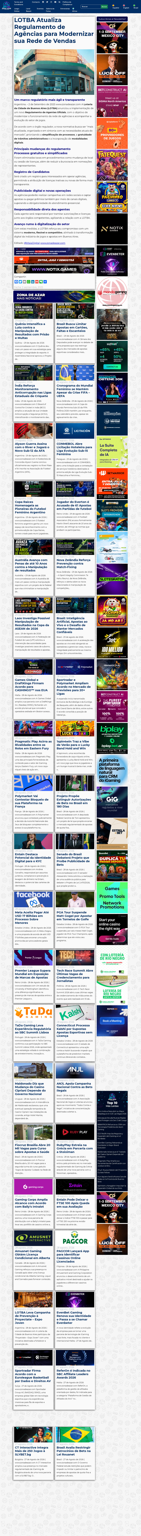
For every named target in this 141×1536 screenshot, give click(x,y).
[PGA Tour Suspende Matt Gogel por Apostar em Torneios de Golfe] (75, 899)
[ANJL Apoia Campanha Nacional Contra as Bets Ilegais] (75, 1070)
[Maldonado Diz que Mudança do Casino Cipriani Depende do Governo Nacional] (33, 1070)
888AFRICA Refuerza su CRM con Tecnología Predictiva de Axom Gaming (112, 1127)
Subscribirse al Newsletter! (112, 19)
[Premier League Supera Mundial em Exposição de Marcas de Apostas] (33, 957)
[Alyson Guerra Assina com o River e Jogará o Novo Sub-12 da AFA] (33, 431)
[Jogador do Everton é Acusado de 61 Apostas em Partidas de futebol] (75, 489)
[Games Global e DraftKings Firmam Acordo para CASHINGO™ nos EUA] (33, 667)
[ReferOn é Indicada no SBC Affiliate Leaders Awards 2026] (75, 1358)
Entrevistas (65, 9)
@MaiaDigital (32, 243)
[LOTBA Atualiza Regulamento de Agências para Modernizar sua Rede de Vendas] (54, 72)
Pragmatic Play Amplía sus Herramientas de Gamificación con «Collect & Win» (112, 1163)
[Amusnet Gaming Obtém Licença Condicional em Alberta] (33, 1238)
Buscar (104, 7)
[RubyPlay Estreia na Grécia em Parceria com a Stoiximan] (75, 1132)
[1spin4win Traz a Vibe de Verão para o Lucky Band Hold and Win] (75, 728)
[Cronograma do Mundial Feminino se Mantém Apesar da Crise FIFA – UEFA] (75, 372)
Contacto (36, 2)
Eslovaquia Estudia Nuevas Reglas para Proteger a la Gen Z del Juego (112, 1119)
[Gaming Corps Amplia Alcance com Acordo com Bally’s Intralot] (33, 1186)
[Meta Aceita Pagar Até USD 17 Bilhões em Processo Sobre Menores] (33, 899)
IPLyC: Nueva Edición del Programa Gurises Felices (112, 1171)
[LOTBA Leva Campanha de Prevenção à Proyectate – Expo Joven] (33, 1299)
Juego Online (16, 10)
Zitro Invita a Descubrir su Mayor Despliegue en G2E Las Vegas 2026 (112, 1112)
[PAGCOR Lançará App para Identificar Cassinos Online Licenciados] (75, 1238)
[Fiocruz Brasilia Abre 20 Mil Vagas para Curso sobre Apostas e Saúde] (33, 1132)
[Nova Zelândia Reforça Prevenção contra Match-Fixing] (75, 547)
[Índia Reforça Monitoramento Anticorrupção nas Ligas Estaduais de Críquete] (33, 372)
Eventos (40, 9)
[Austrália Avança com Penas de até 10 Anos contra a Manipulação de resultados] (33, 547)
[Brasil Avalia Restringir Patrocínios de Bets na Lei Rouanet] (75, 1434)
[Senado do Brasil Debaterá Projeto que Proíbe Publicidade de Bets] (75, 841)
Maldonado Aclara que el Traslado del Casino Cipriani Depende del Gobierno (112, 1154)
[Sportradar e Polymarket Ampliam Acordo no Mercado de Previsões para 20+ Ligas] (75, 667)
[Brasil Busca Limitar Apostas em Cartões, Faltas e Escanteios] (75, 311)
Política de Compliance (67, 3)
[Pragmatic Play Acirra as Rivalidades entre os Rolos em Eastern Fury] (33, 728)
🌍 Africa (74, 10)
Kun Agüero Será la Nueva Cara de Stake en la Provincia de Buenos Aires (112, 1179)
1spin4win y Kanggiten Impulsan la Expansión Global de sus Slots (112, 1187)
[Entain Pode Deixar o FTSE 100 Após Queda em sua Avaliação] (75, 1186)
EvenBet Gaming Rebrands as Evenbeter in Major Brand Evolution (110, 1145)
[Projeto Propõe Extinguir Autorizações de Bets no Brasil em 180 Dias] (75, 783)
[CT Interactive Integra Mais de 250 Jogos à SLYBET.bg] (33, 1434)
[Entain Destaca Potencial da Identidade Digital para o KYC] (33, 841)
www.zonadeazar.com (52, 243)
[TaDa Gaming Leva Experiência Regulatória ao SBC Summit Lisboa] (33, 1012)
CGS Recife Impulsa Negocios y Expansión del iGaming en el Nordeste (110, 1136)
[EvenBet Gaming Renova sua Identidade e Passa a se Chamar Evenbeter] (75, 1299)
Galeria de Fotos (50, 10)
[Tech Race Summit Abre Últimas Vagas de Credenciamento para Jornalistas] (75, 957)
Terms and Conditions (18, 3)
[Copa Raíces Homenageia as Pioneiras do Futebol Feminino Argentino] (33, 489)
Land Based (28, 10)
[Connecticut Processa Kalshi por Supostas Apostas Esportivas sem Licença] (75, 1012)
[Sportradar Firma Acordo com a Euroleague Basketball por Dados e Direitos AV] (33, 1358)
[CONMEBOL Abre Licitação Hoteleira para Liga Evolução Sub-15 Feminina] (75, 431)
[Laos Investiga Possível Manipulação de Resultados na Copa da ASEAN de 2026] (33, 605)
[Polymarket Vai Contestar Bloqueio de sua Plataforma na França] (33, 783)
